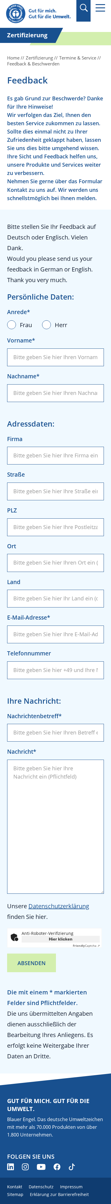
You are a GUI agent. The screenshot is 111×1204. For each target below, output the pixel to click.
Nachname (21, 376)
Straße (16, 474)
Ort (11, 546)
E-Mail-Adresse (27, 617)
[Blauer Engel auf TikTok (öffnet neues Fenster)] (71, 1166)
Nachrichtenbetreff (33, 716)
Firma (14, 439)
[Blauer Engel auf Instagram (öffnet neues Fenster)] (25, 1166)
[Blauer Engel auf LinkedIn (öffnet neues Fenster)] (10, 1166)
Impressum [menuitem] (71, 1186)
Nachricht (20, 751)
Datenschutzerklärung (58, 906)
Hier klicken (61, 939)
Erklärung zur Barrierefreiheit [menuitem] (59, 1194)
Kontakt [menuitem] (14, 1186)
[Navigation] (100, 8)
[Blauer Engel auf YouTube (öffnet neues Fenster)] (41, 1166)
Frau (26, 325)
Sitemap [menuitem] (15, 1194)
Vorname (19, 340)
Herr (61, 325)
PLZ (12, 510)
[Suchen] (83, 8)
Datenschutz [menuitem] (41, 1186)
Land (13, 582)
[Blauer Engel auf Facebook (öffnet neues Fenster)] (57, 1166)
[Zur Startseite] (39, 14)
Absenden (31, 963)
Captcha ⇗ (86, 945)
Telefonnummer (29, 653)
